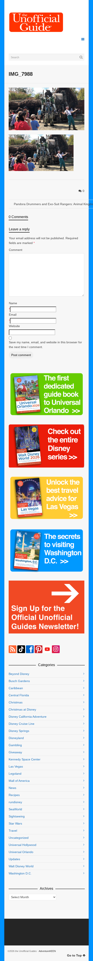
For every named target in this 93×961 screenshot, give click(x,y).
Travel (13, 830)
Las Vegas (16, 766)
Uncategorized (19, 837)
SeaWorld (15, 809)
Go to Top (74, 955)
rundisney (15, 802)
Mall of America (19, 780)
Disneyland (16, 738)
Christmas (15, 702)
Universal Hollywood (22, 845)
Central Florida (19, 695)
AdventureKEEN (47, 951)
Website (14, 326)
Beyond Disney (19, 674)
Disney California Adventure (27, 716)
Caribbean (16, 688)
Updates (14, 859)
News (12, 788)
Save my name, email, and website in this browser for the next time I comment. (45, 344)
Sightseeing (17, 816)
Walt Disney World (21, 866)
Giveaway (15, 752)
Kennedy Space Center (24, 759)
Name (13, 303)
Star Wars (15, 823)
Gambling (15, 745)
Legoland (15, 773)
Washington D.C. (20, 873)
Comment (15, 250)
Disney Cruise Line (21, 723)
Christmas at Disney (22, 709)
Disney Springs (19, 731)
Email (12, 314)
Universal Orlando (21, 852)
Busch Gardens (19, 681)
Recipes (14, 795)
